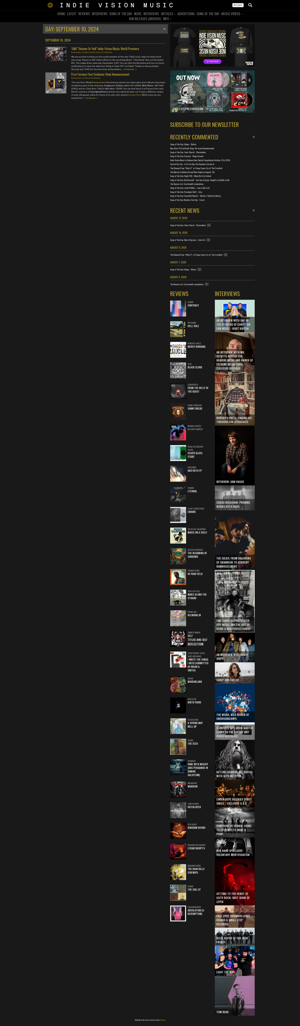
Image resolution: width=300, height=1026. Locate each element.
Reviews (84, 13)
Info (166, 18)
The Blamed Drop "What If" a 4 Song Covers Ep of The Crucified (196, 168)
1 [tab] (173, 110)
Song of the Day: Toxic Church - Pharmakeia (188, 152)
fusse (163, 1020)
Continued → (130, 69)
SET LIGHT (238, 5)
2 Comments (107, 52)
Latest (72, 13)
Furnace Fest (98, 82)
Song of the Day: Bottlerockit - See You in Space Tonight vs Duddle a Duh (199, 180)
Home (61, 13)
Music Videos (231, 13)
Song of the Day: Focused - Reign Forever (187, 156)
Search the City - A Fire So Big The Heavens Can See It (192, 164)
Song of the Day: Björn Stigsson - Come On (187, 239)
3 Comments (95, 78)
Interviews (100, 13)
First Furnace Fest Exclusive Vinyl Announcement (100, 74)
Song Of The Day (120, 13)
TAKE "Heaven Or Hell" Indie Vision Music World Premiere (105, 48)
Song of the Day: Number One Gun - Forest (187, 199)
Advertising (186, 13)
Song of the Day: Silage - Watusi (183, 144)
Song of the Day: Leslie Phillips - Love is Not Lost (190, 187)
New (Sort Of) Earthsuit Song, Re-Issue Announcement (192, 148)
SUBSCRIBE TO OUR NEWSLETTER (204, 124)
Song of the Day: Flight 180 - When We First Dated (190, 176)
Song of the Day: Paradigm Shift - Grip (186, 191)
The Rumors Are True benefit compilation (186, 184)
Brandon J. (78, 52)
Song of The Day (208, 13)
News (137, 13)
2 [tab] (176, 110)
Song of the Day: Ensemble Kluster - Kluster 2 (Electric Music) (195, 195)
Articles (167, 13)
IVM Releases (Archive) (145, 18)
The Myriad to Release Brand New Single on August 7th (192, 172)
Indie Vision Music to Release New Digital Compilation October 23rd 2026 (200, 160)
